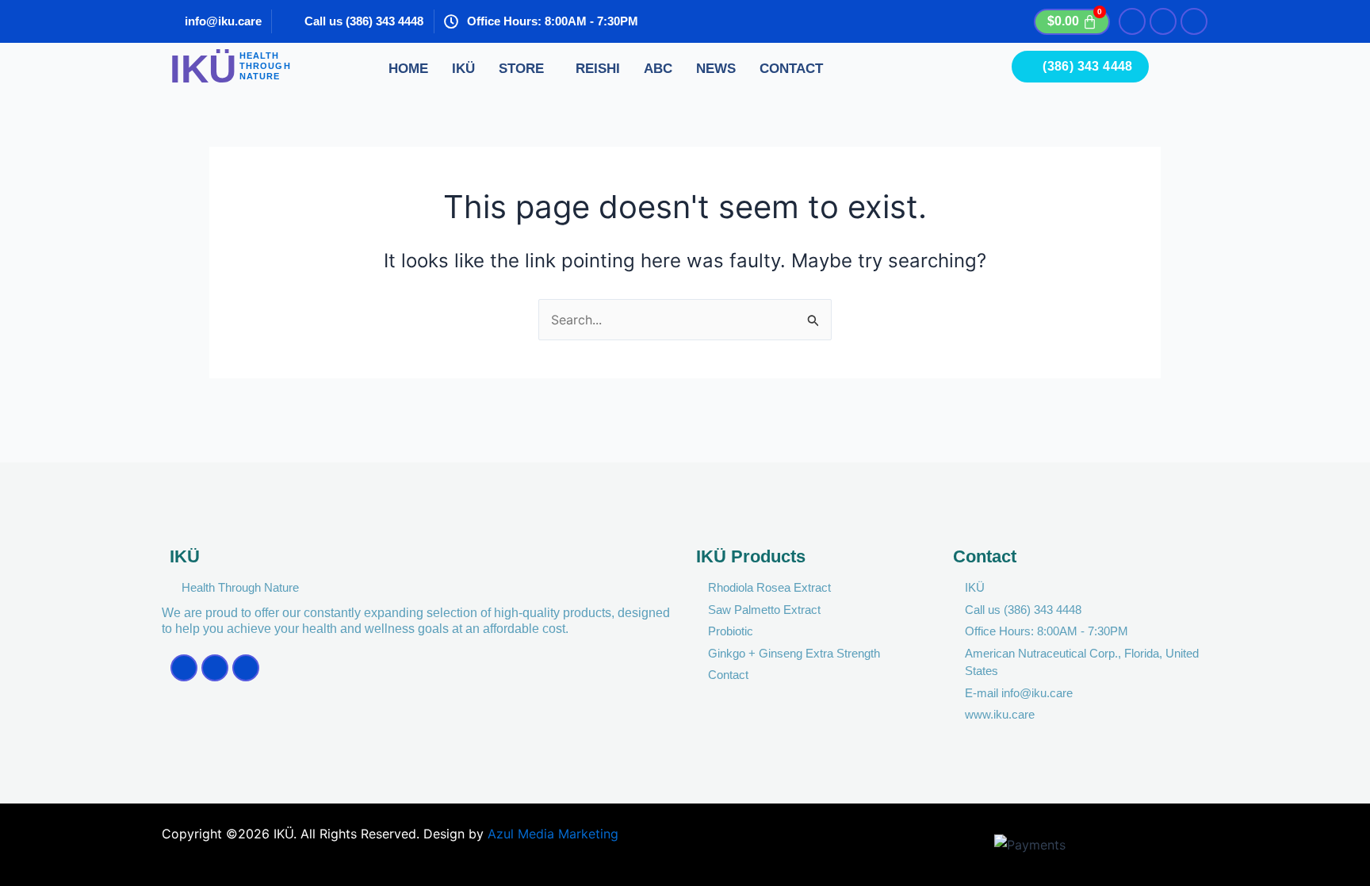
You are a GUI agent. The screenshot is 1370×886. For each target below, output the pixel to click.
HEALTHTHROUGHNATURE (265, 66)
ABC (658, 68)
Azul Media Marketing (553, 834)
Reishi (598, 68)
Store (521, 68)
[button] (525, 69)
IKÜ (463, 68)
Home (408, 68)
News (716, 68)
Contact (791, 68)
